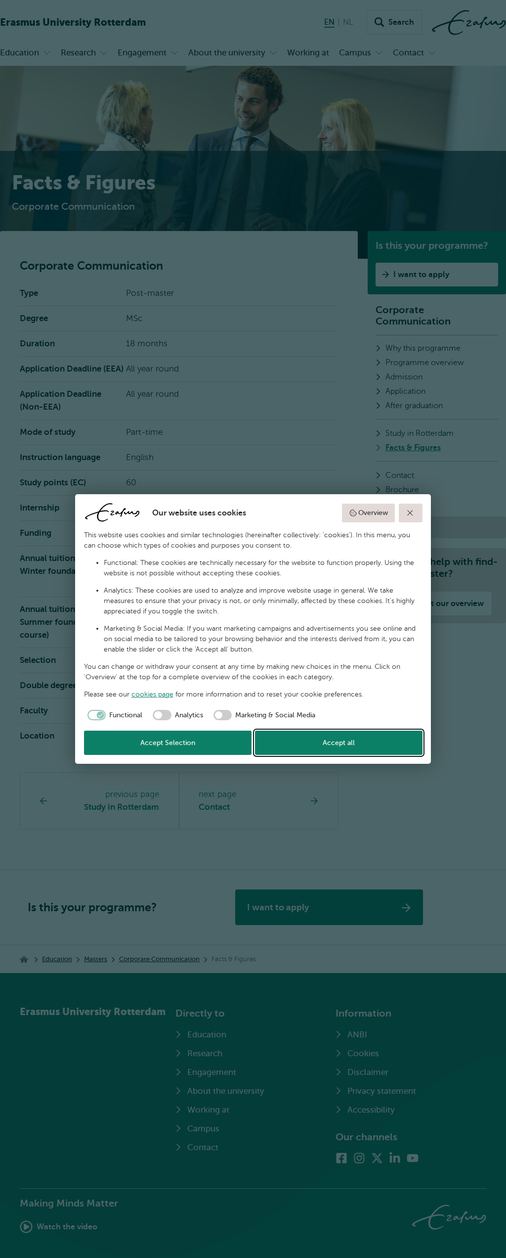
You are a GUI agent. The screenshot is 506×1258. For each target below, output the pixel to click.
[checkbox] (113, 715)
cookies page (152, 694)
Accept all (339, 742)
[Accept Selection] (410, 513)
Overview (373, 512)
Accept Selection (167, 742)
